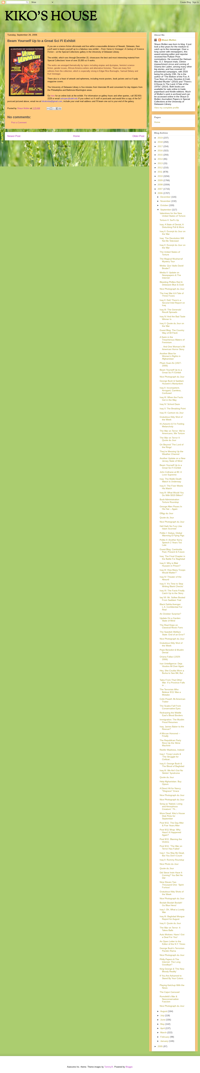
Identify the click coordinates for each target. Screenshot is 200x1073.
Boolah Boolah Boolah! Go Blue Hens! (171, 904)
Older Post (138, 136)
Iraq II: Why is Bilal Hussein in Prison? (170, 564)
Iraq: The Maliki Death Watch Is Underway (171, 480)
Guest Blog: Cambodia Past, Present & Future (172, 550)
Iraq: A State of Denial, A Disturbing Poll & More (172, 225)
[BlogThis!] (51, 108)
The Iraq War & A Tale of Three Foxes (172, 294)
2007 (160, 189)
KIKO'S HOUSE (51, 17)
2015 (160, 154)
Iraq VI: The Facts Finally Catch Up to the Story (172, 591)
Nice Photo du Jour (169, 864)
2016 (160, 150)
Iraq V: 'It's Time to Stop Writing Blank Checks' (171, 585)
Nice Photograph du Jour (172, 289)
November (165, 201)
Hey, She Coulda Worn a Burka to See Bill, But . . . (172, 673)
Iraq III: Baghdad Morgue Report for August (172, 917)
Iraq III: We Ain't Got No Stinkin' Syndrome (171, 771)
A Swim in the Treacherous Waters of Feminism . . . (172, 340)
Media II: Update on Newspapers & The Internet (170, 275)
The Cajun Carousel (170, 992)
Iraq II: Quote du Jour (170, 923)
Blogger (129, 1067)
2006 (160, 193)
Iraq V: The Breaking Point (173, 408)
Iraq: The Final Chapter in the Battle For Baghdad (172, 557)
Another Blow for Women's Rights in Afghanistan (170, 356)
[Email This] (48, 108)
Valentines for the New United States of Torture (172, 214)
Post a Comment (19, 122)
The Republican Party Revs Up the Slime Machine (170, 743)
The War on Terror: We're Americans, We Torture (172, 432)
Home (76, 136)
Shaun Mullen (169, 40)
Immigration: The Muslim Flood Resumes (172, 720)
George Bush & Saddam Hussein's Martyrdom (172, 382)
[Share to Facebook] (57, 108)
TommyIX (108, 1067)
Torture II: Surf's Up (169, 220)
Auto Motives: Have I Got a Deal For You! (172, 935)
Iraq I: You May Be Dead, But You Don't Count (172, 854)
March (163, 1032)
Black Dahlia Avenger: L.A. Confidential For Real (171, 607)
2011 (160, 171)
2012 (160, 167)
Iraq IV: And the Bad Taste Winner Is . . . (172, 317)
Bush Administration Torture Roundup (169, 500)
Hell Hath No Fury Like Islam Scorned (171, 527)
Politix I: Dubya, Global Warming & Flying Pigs (172, 534)
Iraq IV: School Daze (170, 404)
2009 (160, 180)
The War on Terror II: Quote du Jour (170, 439)
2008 (160, 184)
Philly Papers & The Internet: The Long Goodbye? (170, 962)
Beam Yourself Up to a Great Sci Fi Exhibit (171, 371)
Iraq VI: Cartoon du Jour (172, 412)
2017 (160, 146)
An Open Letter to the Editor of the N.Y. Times (172, 942)
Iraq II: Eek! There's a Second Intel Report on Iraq (172, 303)
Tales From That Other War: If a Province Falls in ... (172, 682)
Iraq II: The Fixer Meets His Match (171, 487)
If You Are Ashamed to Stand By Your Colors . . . (173, 978)
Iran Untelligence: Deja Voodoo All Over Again (172, 664)
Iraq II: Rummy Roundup (172, 860)
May (162, 1024)
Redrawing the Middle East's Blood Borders (171, 714)
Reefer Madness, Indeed (172, 750)
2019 (160, 137)
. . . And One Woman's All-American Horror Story (172, 347)
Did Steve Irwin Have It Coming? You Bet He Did (171, 875)
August (164, 1011)
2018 (160, 142)
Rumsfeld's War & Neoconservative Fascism (169, 999)
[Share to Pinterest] (60, 108)
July (162, 1015)
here (53, 96)
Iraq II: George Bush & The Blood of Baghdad (172, 764)
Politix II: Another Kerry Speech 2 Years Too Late (171, 542)
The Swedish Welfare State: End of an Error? (172, 633)
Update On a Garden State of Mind (170, 619)
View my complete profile (166, 107)
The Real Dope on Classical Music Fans (171, 626)
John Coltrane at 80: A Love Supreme (171, 473)
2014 (160, 159)
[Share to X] (54, 108)
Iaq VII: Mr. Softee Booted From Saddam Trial (172, 598)
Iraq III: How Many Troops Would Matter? (172, 571)
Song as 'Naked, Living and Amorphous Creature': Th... (171, 806)
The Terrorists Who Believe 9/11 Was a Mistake (170, 692)
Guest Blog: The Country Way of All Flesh (172, 331)
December (165, 197)
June (163, 1019)
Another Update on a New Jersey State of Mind (172, 459)
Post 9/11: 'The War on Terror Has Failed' (171, 847)
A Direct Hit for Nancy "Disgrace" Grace (170, 789)
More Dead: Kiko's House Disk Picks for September (172, 816)
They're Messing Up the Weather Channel (171, 452)
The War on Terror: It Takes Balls (170, 929)
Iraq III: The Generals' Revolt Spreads (170, 311)
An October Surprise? (170, 614)
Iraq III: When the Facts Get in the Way (171, 398)
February (165, 1037)
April (162, 1028)
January (164, 1041)
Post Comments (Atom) (82, 146)
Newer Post (13, 136)
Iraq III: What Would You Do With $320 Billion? (172, 493)
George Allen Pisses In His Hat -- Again (171, 507)
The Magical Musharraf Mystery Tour (171, 260)
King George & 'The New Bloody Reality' (172, 970)
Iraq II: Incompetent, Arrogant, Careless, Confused (170, 390)
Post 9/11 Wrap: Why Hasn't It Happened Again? (170, 832)
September (166, 209)
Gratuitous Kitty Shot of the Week (171, 418)
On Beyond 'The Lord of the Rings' (171, 445)
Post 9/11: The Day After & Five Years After (172, 824)
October (164, 205)
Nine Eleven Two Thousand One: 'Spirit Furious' (172, 885)
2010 (160, 176)
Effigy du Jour (166, 513)
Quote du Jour (167, 517)
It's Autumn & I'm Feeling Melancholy (172, 425)
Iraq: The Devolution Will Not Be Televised (172, 239)
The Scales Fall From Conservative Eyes (170, 707)
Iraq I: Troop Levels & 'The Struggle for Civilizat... (170, 757)
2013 (160, 163)
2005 (160, 1046)
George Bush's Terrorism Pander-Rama (172, 949)
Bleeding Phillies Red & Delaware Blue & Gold (172, 283)
